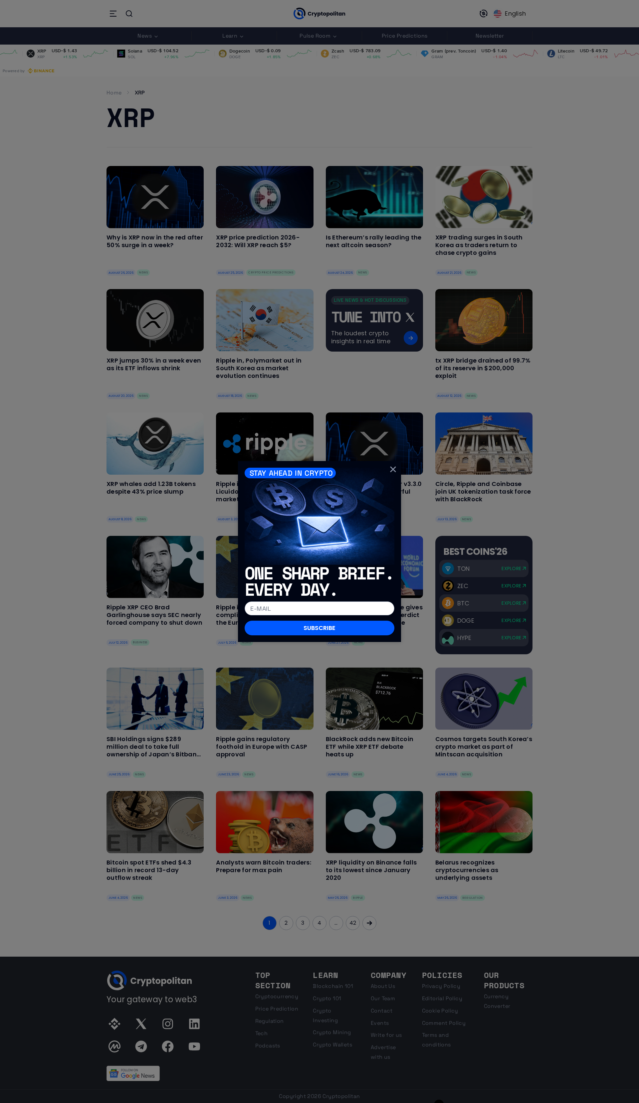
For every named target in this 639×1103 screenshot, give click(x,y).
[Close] (393, 469)
